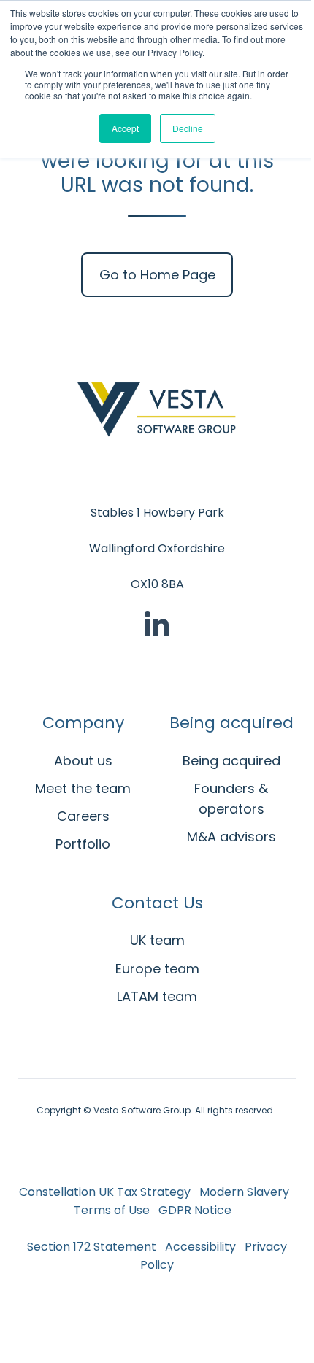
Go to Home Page (157, 275)
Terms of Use (112, 1210)
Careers (83, 816)
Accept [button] (125, 128)
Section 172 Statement (93, 1246)
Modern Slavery (244, 1192)
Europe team (157, 968)
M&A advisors (231, 836)
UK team (157, 940)
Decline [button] (187, 128)
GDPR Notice (194, 1210)
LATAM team (157, 996)
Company (83, 722)
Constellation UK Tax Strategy (105, 1192)
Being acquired (231, 722)
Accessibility (200, 1246)
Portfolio (82, 844)
